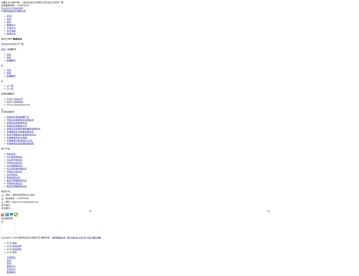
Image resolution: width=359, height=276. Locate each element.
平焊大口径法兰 (14, 163)
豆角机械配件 (8, 112)
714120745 (6, 8)
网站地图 (96, 237)
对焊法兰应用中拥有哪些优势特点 (23, 129)
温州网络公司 (59, 237)
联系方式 (11, 34)
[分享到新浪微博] (3, 214)
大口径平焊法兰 (14, 160)
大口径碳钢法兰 (14, 166)
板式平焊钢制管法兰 (17, 180)
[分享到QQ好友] (11, 214)
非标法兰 (11, 154)
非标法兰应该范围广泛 (18, 117)
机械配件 (11, 60)
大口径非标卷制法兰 (17, 168)
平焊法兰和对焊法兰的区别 (20, 120)
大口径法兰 (12, 174)
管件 (9, 22)
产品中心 (11, 28)
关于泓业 (11, 31)
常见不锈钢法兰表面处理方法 (21, 135)
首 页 (9, 16)
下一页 (10, 88)
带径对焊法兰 (13, 177)
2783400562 (17, 8)
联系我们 (11, 272)
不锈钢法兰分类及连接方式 (20, 132)
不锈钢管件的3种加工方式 (20, 140)
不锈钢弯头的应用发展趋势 (20, 143)
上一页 (10, 85)
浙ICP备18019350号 (76, 237)
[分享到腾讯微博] (7, 214)
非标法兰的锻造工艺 (17, 126)
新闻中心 (11, 25)
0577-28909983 (16, 102)
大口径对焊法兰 (14, 157)
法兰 (9, 19)
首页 (3, 49)
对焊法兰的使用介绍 (17, 123)
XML (89, 237)
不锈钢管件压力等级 (17, 137)
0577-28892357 (16, 99)
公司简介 (11, 257)
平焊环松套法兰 (14, 183)
